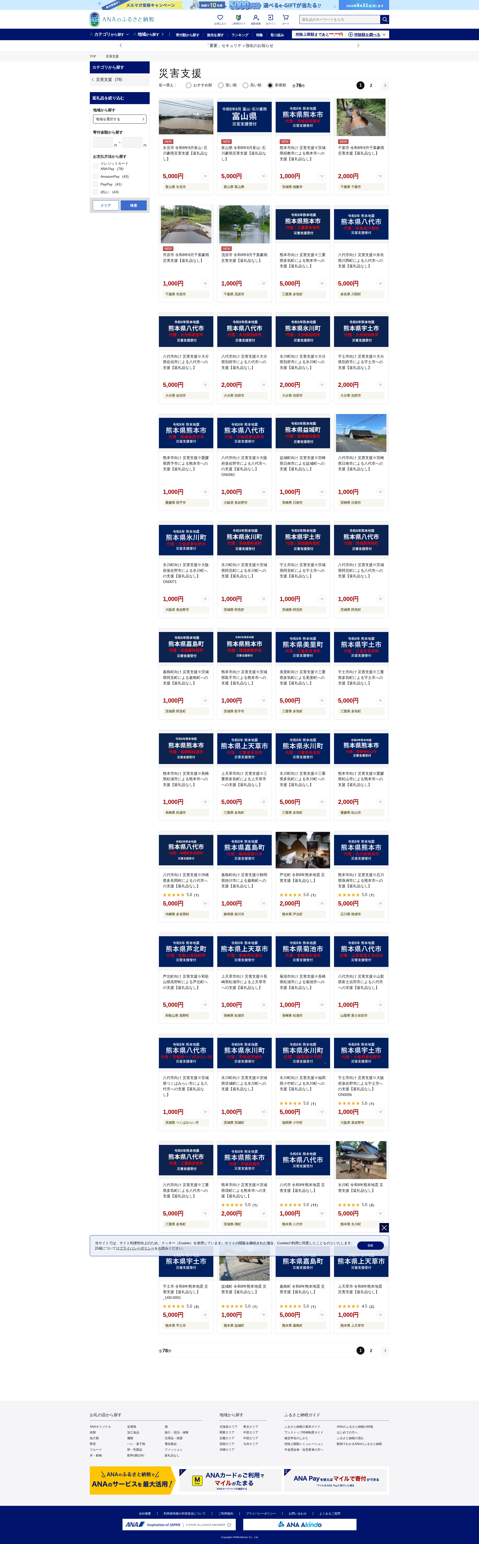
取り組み (277, 35)
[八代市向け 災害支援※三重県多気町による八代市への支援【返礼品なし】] (186, 1160)
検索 (133, 205)
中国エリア (250, 1438)
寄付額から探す (187, 35)
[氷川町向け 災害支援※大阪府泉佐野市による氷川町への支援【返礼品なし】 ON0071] (186, 540)
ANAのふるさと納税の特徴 (355, 1426)
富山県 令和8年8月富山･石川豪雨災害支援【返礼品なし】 (243, 153)
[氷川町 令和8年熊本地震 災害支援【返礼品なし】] (361, 1160)
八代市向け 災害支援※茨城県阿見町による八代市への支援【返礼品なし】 (361, 570)
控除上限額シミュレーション (303, 1444)
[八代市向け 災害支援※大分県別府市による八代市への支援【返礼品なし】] (244, 332)
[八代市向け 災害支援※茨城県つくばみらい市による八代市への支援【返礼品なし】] (186, 1053)
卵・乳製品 (134, 1449)
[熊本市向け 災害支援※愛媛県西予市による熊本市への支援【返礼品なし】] (186, 433)
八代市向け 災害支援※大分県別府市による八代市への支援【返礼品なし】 (244, 362)
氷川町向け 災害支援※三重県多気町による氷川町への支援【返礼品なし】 (303, 779)
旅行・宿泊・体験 (177, 1432)
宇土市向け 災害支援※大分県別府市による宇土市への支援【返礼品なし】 (361, 362)
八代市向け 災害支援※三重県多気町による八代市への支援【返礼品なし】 (186, 1190)
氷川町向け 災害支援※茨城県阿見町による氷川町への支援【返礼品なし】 (244, 570)
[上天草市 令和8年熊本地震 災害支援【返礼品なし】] (361, 1262)
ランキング (240, 35)
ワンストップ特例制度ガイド (303, 1432)
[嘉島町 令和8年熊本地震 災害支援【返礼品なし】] (303, 1262)
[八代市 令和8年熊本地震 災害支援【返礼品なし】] (303, 1160)
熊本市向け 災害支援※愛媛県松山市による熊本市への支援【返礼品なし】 (361, 779)
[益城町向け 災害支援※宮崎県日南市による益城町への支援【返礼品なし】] (303, 433)
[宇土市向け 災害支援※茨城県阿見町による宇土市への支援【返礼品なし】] (303, 540)
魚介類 (94, 1438)
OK (370, 1245)
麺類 (130, 1438)
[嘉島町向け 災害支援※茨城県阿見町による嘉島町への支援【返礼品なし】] (186, 647)
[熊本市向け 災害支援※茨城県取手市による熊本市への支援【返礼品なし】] (244, 647)
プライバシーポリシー (261, 1513)
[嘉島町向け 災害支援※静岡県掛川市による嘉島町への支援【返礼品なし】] (244, 850)
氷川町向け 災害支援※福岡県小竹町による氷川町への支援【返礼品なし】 (303, 1083)
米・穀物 (96, 1455)
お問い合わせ (298, 1513)
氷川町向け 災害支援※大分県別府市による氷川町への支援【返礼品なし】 (303, 362)
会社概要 (145, 1513)
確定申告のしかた (296, 1438)
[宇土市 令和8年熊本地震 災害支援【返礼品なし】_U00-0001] (186, 1262)
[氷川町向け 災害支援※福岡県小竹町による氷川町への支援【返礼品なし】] (303, 1053)
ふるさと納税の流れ (350, 1438)
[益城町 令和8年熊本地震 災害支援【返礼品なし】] (244, 1262)
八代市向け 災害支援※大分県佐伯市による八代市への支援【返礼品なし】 (186, 362)
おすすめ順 (202, 85)
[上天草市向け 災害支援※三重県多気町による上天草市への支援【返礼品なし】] (244, 749)
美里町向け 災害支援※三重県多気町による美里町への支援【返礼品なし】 (303, 677)
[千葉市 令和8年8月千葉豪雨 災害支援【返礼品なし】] (361, 117)
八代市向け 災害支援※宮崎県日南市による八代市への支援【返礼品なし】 (361, 463)
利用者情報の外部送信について (185, 1513)
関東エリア (227, 1432)
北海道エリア (229, 1426)
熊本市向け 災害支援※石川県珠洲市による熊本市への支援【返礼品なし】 (361, 880)
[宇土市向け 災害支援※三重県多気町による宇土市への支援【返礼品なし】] (361, 647)
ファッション (174, 1449)
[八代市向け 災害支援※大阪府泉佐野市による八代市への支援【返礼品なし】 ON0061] (244, 433)
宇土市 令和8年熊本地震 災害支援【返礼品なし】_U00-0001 (185, 1292)
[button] (121, 45)
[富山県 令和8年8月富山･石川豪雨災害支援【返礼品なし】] (244, 117)
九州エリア (250, 1444)
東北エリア (250, 1426)
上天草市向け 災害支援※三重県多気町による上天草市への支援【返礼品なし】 (244, 779)
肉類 (93, 1432)
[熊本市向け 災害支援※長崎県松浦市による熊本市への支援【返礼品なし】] (186, 749)
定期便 (131, 1426)
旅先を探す (215, 35)
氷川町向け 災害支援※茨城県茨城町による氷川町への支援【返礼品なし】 (244, 1083)
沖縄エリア (227, 1449)
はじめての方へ (347, 1432)
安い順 (231, 85)
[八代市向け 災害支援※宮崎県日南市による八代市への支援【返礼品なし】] (361, 433)
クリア (106, 205)
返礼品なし (172, 1455)
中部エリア (250, 1432)
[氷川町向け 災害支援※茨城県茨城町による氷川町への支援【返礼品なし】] (244, 1053)
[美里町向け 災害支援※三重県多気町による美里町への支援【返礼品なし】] (303, 647)
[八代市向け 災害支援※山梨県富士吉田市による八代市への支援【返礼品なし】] (361, 952)
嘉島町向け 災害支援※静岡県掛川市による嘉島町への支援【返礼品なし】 (244, 880)
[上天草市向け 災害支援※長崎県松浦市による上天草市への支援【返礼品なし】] (244, 952)
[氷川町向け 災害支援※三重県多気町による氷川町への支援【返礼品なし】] (303, 749)
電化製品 (171, 1444)
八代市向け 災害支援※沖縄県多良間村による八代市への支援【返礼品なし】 (186, 880)
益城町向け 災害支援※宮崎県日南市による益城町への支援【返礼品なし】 (303, 463)
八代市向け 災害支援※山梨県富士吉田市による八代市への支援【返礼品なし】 (361, 982)
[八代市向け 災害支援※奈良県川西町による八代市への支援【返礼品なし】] (361, 224)
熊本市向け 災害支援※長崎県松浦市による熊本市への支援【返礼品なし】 (186, 779)
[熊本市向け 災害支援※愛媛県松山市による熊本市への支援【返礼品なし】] (361, 749)
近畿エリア (227, 1438)
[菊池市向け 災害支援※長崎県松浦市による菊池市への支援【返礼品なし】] (303, 952)
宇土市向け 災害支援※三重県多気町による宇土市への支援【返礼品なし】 (361, 677)
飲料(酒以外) (135, 1455)
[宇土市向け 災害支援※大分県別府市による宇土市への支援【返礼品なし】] (361, 332)
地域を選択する (108, 119)
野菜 (93, 1444)
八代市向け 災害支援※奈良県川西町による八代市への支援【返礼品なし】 (361, 260)
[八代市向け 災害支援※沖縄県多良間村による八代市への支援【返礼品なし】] (186, 850)
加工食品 (133, 1432)
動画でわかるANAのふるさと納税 (359, 1444)
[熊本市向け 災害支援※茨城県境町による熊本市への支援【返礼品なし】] (244, 1160)
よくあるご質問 (329, 1513)
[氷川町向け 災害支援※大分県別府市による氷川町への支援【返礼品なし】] (303, 332)
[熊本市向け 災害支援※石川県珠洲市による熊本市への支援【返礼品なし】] (361, 850)
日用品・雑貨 (174, 1438)
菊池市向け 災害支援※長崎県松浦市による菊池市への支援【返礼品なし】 (303, 982)
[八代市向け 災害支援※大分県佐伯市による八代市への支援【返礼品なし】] (186, 332)
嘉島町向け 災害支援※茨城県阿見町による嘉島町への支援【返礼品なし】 (186, 677)
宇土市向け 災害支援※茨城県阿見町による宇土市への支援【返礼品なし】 (303, 570)
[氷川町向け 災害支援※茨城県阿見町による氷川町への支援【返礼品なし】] (244, 540)
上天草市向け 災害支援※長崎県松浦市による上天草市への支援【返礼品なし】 (244, 982)
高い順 (255, 85)
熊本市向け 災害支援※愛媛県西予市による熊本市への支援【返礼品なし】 (186, 463)
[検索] (384, 19)
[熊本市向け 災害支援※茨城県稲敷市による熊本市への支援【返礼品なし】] (303, 117)
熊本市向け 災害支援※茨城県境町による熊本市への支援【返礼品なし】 (244, 1190)
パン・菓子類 (136, 1444)
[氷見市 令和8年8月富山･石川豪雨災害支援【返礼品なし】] (186, 117)
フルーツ (96, 1449)
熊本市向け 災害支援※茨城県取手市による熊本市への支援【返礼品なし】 (244, 677)
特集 (259, 35)
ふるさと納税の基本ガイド (302, 1426)
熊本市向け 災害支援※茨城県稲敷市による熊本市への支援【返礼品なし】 (303, 153)
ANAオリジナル (100, 1426)
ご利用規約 (225, 1513)
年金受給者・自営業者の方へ (303, 1449)
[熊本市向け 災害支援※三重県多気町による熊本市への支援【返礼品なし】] (303, 224)
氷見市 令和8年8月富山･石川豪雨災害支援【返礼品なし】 (185, 153)
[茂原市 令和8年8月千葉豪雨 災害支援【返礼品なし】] (244, 224)
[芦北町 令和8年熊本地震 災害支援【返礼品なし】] (303, 850)
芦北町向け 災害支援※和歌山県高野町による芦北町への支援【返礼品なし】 (186, 982)
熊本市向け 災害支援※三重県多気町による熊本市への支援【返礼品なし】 (303, 260)
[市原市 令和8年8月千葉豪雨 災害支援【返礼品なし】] (186, 224)
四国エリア (227, 1444)
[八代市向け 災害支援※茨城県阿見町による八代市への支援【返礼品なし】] (361, 540)
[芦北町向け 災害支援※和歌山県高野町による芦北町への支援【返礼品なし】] (186, 952)
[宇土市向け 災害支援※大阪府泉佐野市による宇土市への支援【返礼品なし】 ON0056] (361, 1053)
